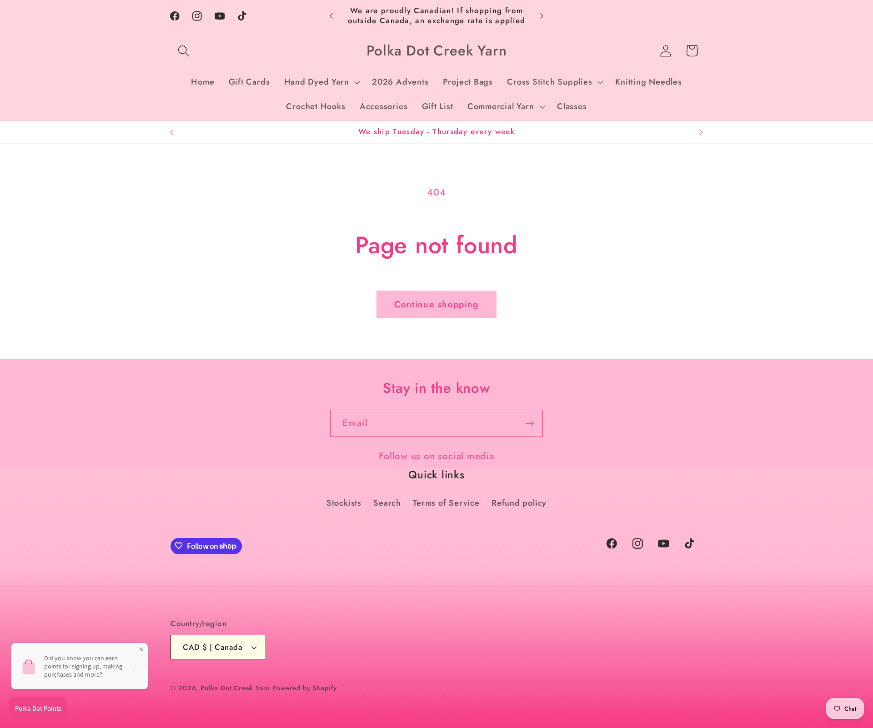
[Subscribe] (529, 423)
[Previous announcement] (331, 16)
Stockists (343, 503)
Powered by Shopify (304, 688)
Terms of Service (446, 503)
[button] (183, 51)
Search (387, 503)
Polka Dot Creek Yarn (235, 688)
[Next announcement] (542, 16)
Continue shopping (436, 304)
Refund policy (519, 503)
